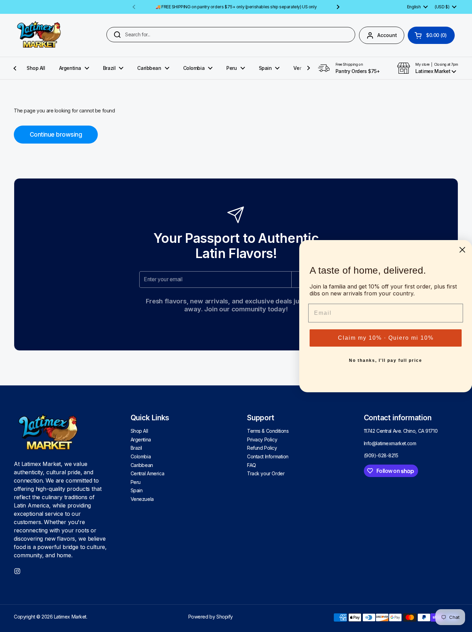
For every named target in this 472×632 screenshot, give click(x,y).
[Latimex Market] (39, 35)
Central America (147, 473)
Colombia (141, 456)
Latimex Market (70, 617)
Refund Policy (262, 448)
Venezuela (142, 499)
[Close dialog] (462, 250)
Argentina (141, 439)
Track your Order (265, 473)
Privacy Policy (262, 439)
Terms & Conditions (268, 431)
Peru (136, 482)
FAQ (251, 465)
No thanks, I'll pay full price (385, 360)
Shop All (139, 431)
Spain (137, 490)
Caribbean (142, 465)
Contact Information (268, 456)
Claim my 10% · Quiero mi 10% (386, 338)
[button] (431, 35)
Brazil (136, 448)
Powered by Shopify (210, 617)
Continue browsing (56, 134)
